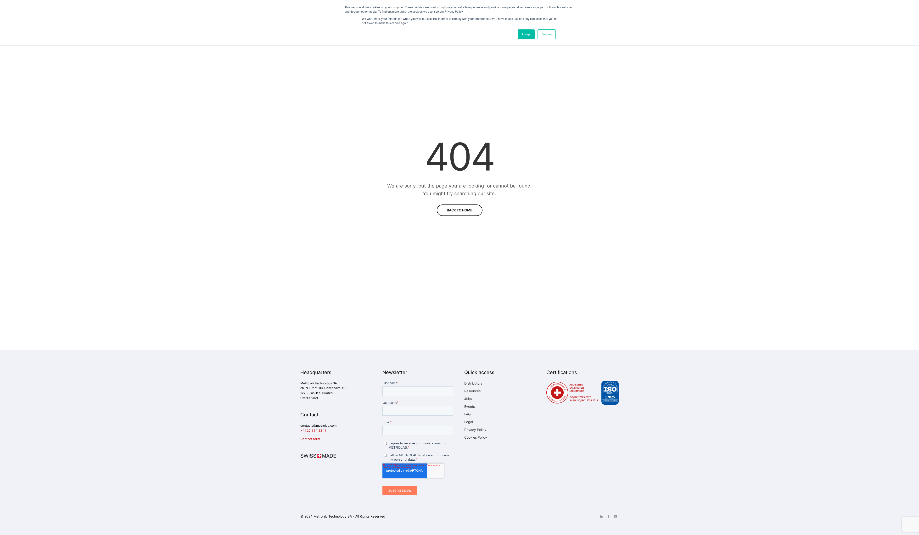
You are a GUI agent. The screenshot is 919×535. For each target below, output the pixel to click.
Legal (468, 422)
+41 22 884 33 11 (313, 430)
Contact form (310, 439)
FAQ (467, 414)
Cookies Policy (475, 437)
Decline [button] (547, 34)
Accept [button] (526, 34)
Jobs (468, 399)
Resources (472, 391)
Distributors (473, 383)
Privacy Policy (475, 430)
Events (469, 406)
